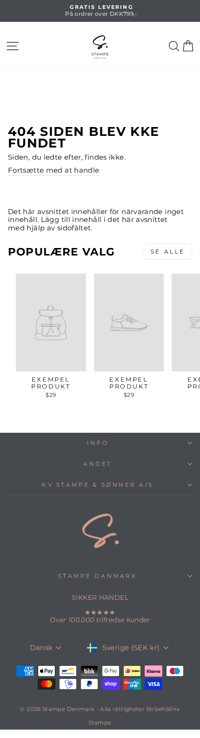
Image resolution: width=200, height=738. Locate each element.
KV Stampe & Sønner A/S (97, 485)
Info (97, 443)
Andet (97, 464)
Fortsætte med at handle (53, 170)
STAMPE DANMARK (97, 576)
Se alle (168, 251)
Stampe (99, 722)
